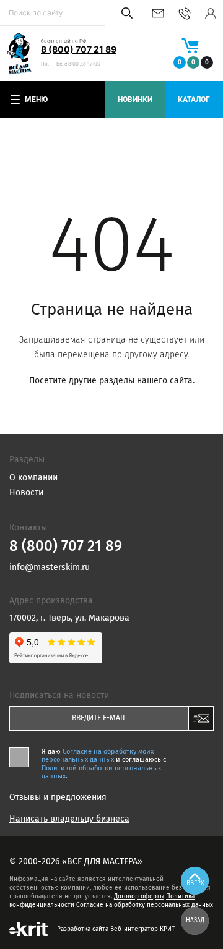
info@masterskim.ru (158, 13)
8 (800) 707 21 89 (78, 49)
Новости (26, 492)
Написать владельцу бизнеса (69, 819)
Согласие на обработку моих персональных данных (98, 755)
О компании (33, 477)
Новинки (135, 99)
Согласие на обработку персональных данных (144, 905)
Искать (125, 13)
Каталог (194, 99)
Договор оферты (139, 896)
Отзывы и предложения (58, 797)
